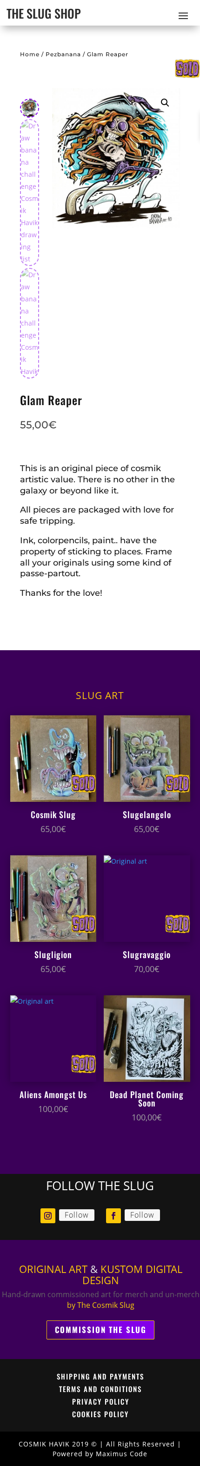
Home (30, 54)
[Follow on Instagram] (47, 1215)
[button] (165, 102)
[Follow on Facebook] (113, 1215)
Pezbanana (63, 54)
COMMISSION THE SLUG (101, 1329)
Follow (77, 1215)
